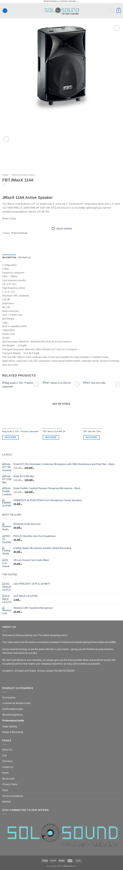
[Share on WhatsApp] (5, 239)
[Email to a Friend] (21, 239)
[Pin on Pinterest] (26, 239)
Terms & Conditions (12, 796)
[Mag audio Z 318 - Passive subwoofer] (21, 403)
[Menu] (5, 10)
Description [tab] (9, 257)
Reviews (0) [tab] (24, 257)
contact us (7, 767)
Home (5, 175)
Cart (4, 755)
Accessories (8, 697)
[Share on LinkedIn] (32, 239)
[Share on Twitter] (15, 239)
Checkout (7, 761)
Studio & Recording (12, 732)
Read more (10, 437)
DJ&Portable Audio (12, 709)
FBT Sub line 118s (92, 431)
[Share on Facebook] (10, 239)
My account (8, 778)
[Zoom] (6, 139)
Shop (5, 790)
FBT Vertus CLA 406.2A (54, 431)
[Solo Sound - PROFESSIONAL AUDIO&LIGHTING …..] (61, 11)
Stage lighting (9, 726)
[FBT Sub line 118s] (102, 403)
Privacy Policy (9, 784)
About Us (7, 749)
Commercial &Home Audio (16, 703)
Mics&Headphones (12, 714)
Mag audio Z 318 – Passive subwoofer (20, 431)
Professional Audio (23, 175)
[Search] (111, 10)
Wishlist (6, 801)
